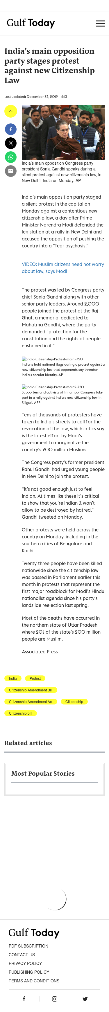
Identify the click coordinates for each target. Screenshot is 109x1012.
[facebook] (11, 129)
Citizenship (74, 701)
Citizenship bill (20, 713)
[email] (11, 171)
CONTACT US (22, 954)
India (13, 678)
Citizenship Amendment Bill (31, 690)
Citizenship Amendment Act (31, 701)
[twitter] (11, 143)
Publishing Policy (29, 972)
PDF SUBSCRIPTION (28, 946)
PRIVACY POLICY (25, 963)
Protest (35, 678)
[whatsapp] (11, 157)
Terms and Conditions (34, 981)
